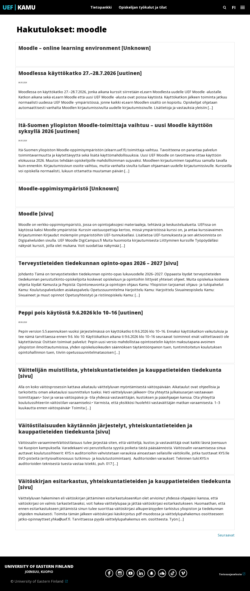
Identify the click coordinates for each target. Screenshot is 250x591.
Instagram (120, 574)
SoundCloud (162, 574)
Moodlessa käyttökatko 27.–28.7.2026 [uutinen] (80, 73)
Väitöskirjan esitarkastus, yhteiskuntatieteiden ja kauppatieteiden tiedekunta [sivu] (124, 484)
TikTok (173, 574)
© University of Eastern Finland (39, 574)
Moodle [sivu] (36, 213)
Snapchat (151, 574)
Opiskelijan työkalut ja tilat (143, 7)
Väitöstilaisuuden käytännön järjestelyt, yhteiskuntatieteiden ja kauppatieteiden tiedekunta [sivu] (105, 428)
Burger (242, 7)
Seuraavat (226, 535)
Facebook (109, 574)
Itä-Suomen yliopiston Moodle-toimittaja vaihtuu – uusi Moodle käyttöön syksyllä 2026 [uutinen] (115, 128)
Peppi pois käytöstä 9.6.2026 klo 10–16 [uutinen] (80, 312)
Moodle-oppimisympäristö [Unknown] (68, 188)
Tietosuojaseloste (230, 574)
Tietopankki (101, 7)
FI (234, 7)
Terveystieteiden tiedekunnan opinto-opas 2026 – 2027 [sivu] (98, 263)
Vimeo (183, 574)
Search (224, 7)
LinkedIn (141, 574)
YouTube (130, 574)
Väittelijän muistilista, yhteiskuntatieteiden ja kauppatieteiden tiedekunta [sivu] (119, 372)
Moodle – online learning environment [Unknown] (84, 47)
